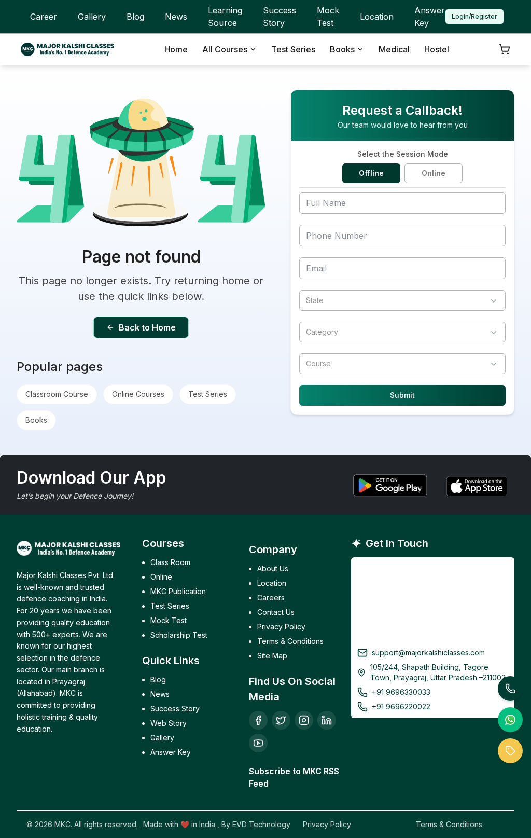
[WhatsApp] (510, 719)
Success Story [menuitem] (279, 16)
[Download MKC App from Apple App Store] (475, 485)
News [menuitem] (176, 16)
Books (36, 420)
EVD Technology (261, 824)
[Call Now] (510, 688)
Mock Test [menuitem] (328, 16)
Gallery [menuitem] (92, 16)
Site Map (272, 655)
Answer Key (170, 752)
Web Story (168, 723)
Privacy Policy (281, 626)
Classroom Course (56, 394)
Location (271, 583)
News (160, 694)
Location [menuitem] (377, 16)
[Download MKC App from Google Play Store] (389, 485)
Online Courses (138, 394)
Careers (271, 597)
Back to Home (147, 327)
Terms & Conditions (290, 641)
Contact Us (276, 612)
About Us (272, 568)
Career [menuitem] (43, 16)
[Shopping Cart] (504, 49)
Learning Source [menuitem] (225, 16)
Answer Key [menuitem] (429, 16)
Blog (158, 679)
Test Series (207, 394)
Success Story (175, 708)
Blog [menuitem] (135, 16)
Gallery (162, 737)
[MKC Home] (67, 49)
